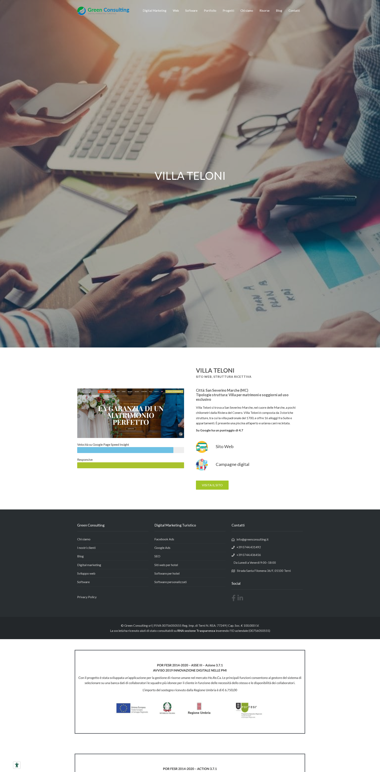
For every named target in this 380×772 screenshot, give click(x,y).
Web (176, 10)
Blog (279, 10)
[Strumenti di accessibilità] (17, 765)
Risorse (264, 10)
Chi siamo (246, 10)
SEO (157, 556)
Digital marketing (89, 565)
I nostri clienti (86, 547)
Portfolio (210, 10)
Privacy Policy (87, 597)
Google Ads (162, 547)
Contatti (294, 10)
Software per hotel (167, 573)
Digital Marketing (154, 10)
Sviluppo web (86, 573)
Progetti (228, 10)
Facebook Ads (164, 539)
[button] (212, 485)
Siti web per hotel (166, 565)
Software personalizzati (170, 582)
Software (191, 10)
